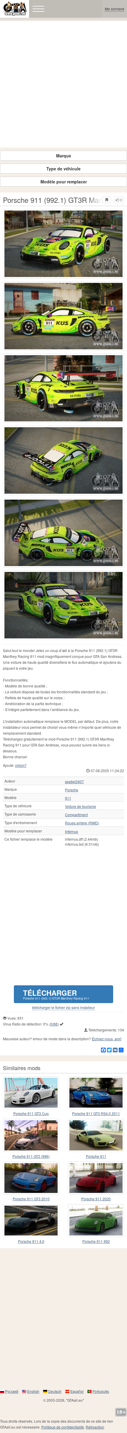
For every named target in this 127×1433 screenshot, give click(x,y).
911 (68, 798)
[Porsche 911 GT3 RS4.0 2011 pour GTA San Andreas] (96, 1092)
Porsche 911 (96, 1156)
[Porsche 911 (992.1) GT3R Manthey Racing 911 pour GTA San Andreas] (63, 243)
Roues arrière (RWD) (82, 822)
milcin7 (21, 765)
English (33, 1391)
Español (77, 1391)
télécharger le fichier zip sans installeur (63, 1007)
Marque (63, 156)
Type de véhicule (63, 169)
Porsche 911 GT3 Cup (31, 1113)
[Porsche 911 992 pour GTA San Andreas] (96, 1220)
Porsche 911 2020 (96, 1198)
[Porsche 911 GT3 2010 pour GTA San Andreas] (31, 1178)
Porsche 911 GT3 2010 (31, 1198)
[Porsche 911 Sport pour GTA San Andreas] (96, 1135)
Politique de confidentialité (62, 1426)
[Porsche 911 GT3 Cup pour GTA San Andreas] (31, 1092)
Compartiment (76, 814)
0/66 (54, 1023)
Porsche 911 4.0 (31, 1241)
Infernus (71, 831)
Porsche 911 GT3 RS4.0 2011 (96, 1113)
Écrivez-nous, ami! (106, 1038)
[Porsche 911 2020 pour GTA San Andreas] (96, 1178)
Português (100, 1391)
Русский (11, 1391)
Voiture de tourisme (80, 806)
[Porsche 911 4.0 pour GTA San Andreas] (31, 1220)
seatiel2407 (74, 781)
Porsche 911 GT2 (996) (31, 1156)
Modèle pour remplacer (63, 182)
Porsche (71, 789)
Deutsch (54, 1391)
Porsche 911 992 (96, 1241)
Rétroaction (95, 1426)
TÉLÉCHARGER (56, 994)
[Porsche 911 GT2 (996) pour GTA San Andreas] (31, 1135)
